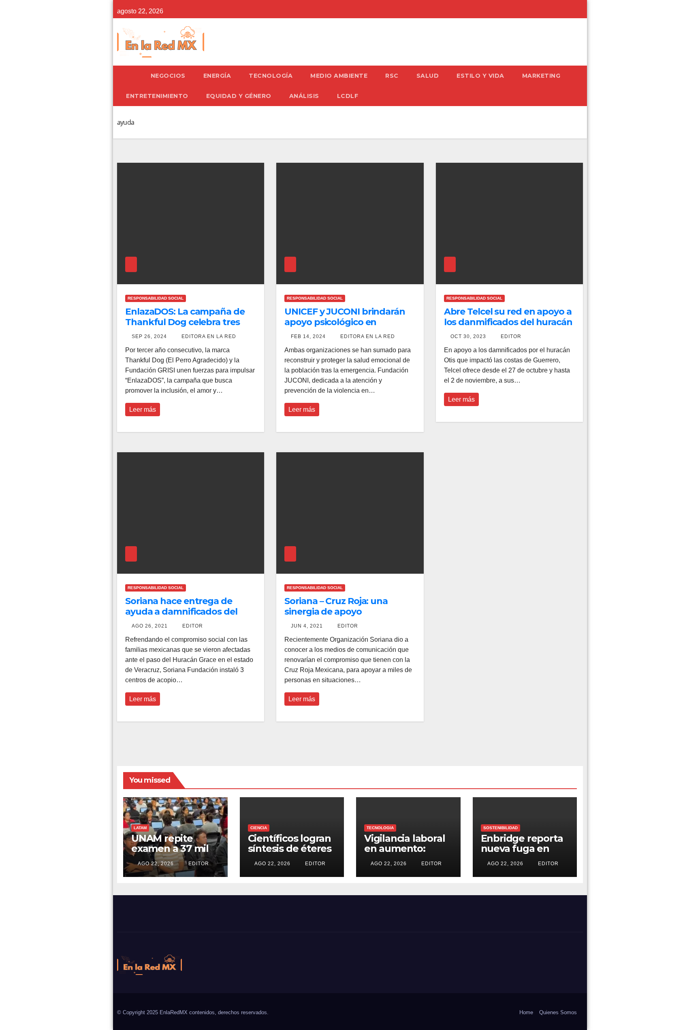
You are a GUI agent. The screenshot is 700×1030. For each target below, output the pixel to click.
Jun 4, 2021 (307, 626)
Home (526, 1012)
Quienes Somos (558, 1012)
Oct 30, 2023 (468, 336)
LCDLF (348, 96)
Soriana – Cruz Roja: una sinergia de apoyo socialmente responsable (339, 612)
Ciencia (258, 828)
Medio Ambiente (338, 75)
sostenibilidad (500, 828)
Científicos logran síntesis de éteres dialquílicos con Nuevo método (289, 853)
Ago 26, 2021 (150, 626)
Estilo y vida (480, 75)
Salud (427, 75)
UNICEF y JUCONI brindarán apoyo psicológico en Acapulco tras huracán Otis (344, 322)
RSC (392, 75)
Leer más (142, 409)
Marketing (541, 75)
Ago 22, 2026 (156, 863)
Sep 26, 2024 (149, 336)
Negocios (168, 75)
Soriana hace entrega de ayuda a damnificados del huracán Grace (181, 612)
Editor (510, 336)
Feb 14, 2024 (308, 336)
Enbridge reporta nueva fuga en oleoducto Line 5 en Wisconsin (522, 853)
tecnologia (380, 828)
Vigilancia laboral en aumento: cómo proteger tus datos (404, 853)
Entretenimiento (157, 96)
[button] (580, 85)
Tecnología (270, 75)
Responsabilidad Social (156, 298)
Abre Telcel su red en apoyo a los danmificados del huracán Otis (508, 322)
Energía (217, 75)
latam (140, 828)
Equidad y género (238, 96)
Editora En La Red (208, 336)
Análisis (304, 96)
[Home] (129, 76)
